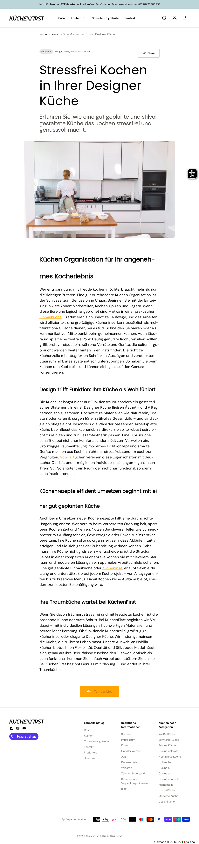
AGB (124, 756)
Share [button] (151, 53)
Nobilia (66, 457)
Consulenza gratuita (96, 741)
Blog (124, 788)
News (54, 34)
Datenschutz (129, 762)
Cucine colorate (168, 751)
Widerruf (126, 768)
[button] (167, 842)
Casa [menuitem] (61, 18)
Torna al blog (103, 692)
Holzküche (165, 762)
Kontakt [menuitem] (130, 18)
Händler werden (131, 751)
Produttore (90, 752)
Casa (87, 730)
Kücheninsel (112, 568)
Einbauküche (50, 317)
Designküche (167, 801)
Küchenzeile (166, 784)
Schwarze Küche (169, 739)
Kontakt (88, 747)
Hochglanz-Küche (170, 756)
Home (43, 34)
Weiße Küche (167, 734)
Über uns (89, 758)
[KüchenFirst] (26, 721)
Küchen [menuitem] (76, 18)
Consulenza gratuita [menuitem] (105, 18)
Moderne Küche (168, 796)
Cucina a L (165, 768)
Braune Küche (167, 745)
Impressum (128, 739)
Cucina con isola (169, 779)
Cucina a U (165, 773)
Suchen (126, 734)
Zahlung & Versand (133, 773)
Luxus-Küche (167, 790)
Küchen (88, 735)
